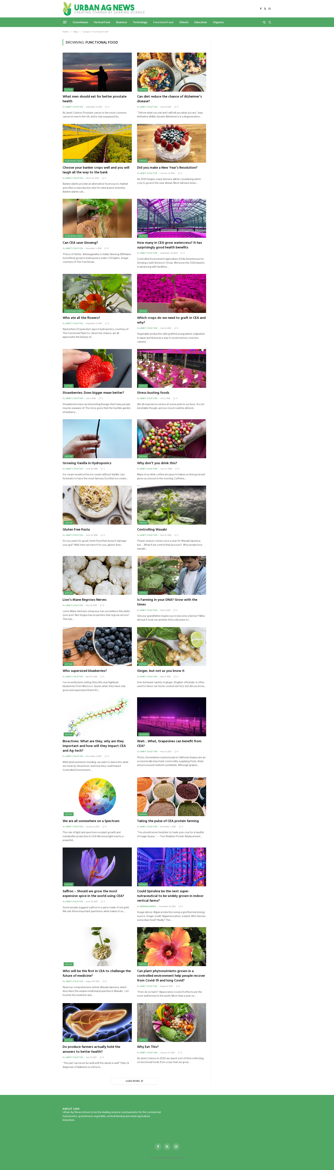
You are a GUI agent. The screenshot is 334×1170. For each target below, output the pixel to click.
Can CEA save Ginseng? (80, 243)
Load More (133, 1081)
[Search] (264, 22)
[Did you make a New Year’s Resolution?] (171, 143)
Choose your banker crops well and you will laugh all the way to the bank (96, 170)
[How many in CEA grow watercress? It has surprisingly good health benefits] (171, 218)
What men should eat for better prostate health (94, 99)
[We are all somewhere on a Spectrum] (97, 796)
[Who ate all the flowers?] (97, 293)
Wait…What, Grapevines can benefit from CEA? (169, 744)
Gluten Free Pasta (76, 529)
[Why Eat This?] (171, 1022)
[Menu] (65, 22)
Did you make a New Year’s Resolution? (167, 168)
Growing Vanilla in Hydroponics (87, 463)
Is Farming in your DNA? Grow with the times (167, 602)
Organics (218, 22)
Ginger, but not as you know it (161, 671)
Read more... (82, 1120)
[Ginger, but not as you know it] (171, 646)
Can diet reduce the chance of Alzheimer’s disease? (169, 99)
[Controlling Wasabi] (171, 505)
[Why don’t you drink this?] (171, 438)
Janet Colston (74, 107)
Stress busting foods (153, 393)
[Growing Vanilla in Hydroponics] (97, 438)
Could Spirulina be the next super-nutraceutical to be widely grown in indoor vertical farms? (170, 896)
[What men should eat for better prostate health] (97, 72)
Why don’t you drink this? (157, 463)
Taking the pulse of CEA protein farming (168, 821)
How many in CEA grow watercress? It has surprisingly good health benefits (169, 245)
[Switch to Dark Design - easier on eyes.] (269, 22)
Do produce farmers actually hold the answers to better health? (91, 1049)
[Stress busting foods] (171, 368)
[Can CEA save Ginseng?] (97, 218)
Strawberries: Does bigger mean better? (93, 393)
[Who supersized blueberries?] (97, 646)
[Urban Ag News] (104, 8)
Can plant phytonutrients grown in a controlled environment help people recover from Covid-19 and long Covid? (171, 976)
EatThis (68, 90)
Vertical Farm (102, 22)
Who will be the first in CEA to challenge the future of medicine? (97, 973)
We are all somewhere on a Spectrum (91, 821)
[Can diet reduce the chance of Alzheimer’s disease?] (171, 72)
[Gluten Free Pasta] (97, 505)
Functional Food (163, 22)
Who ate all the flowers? (81, 318)
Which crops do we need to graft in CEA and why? (171, 320)
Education (200, 22)
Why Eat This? (148, 1047)
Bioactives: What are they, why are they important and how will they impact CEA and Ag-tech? (94, 746)
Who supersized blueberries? (85, 671)
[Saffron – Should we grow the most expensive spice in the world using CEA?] (97, 867)
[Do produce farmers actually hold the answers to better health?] (97, 1022)
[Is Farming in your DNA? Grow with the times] (171, 575)
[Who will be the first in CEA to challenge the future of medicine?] (97, 946)
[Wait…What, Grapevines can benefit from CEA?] (171, 716)
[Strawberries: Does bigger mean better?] (97, 368)
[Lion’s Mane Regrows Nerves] (97, 575)
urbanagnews (148, 906)
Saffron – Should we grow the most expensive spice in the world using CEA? (93, 894)
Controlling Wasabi (152, 529)
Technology (140, 22)
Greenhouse (80, 22)
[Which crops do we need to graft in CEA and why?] (171, 293)
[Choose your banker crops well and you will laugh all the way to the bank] (97, 143)
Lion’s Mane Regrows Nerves (84, 600)
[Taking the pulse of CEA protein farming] (171, 796)
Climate (184, 22)
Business (121, 22)
